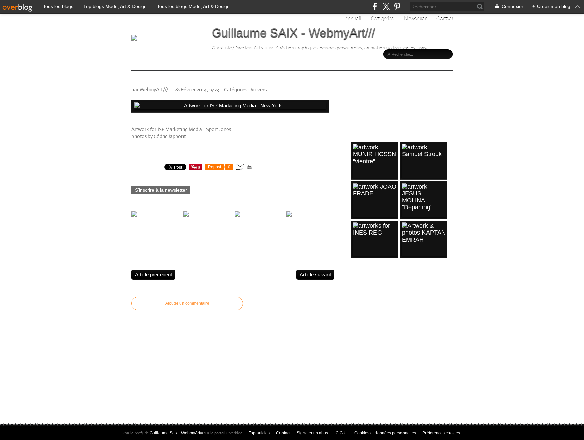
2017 (358, 340)
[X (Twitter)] (386, 6)
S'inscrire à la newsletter (161, 190)
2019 (358, 318)
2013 (358, 384)
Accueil (353, 18)
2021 (358, 296)
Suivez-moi (372, 102)
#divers (259, 89)
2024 (358, 285)
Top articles (259, 433)
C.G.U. (342, 433)
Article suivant (315, 274)
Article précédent (153, 274)
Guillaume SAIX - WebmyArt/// (293, 33)
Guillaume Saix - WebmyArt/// (176, 433)
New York (246, 129)
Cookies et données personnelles (385, 433)
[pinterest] (397, 6)
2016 (358, 351)
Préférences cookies (441, 433)
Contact (444, 18)
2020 (358, 307)
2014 (358, 373)
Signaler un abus (313, 433)
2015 (358, 362)
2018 (358, 329)
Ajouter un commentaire (187, 303)
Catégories (382, 18)
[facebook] (375, 6)
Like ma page (374, 114)
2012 (358, 395)
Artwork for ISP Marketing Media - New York (207, 80)
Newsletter (415, 18)
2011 (358, 406)
